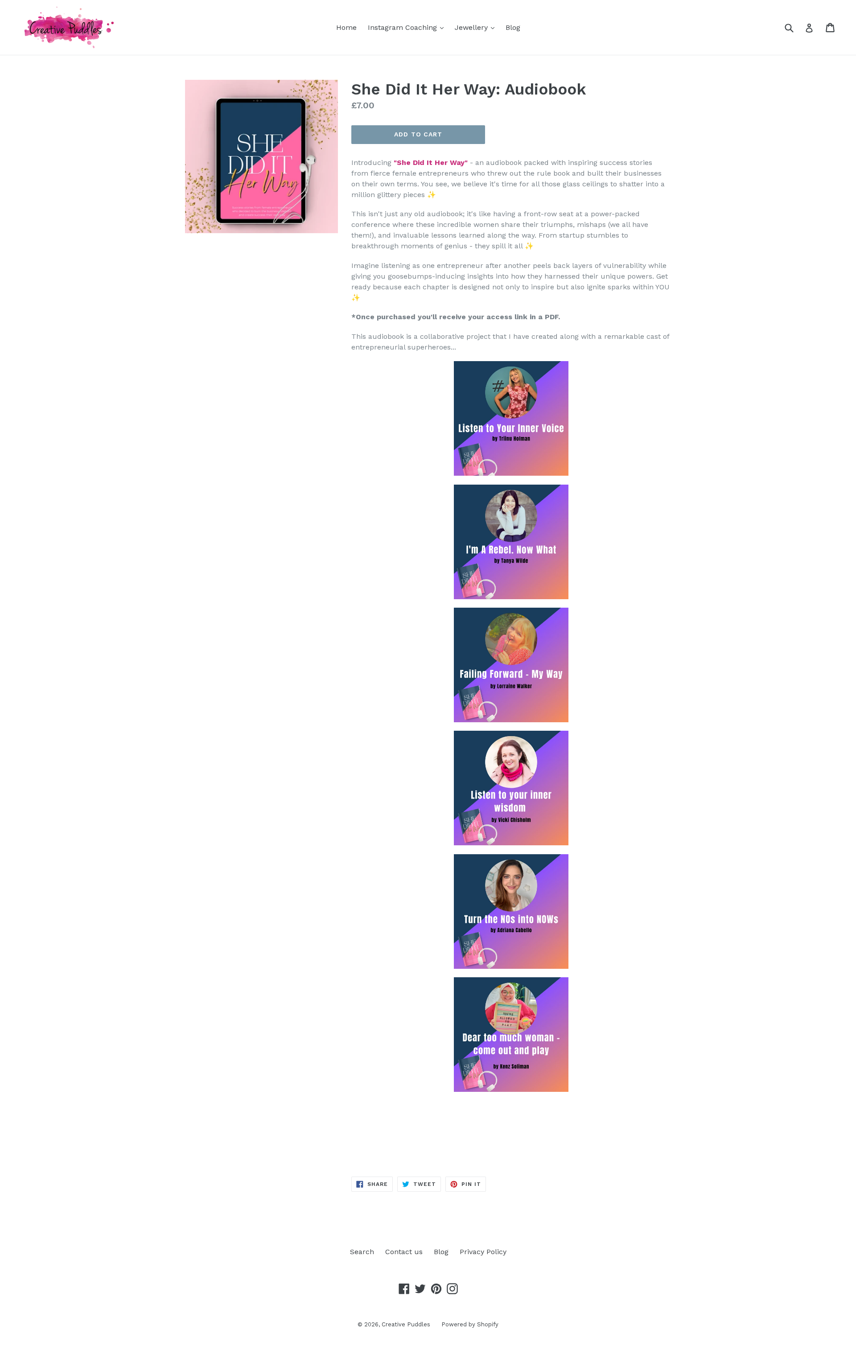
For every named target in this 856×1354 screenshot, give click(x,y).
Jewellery (477, 27)
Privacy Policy (483, 1251)
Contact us (404, 1251)
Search (362, 1251)
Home (346, 27)
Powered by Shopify (469, 1324)
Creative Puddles (406, 1324)
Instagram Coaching (408, 27)
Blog (513, 27)
